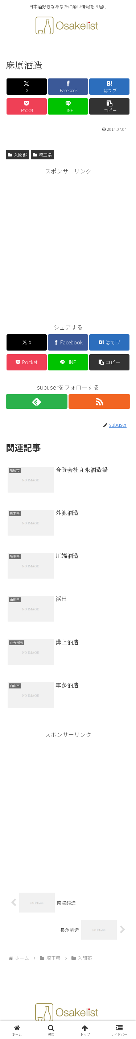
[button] (109, 106)
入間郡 (20, 154)
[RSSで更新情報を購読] (99, 401)
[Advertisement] (68, 244)
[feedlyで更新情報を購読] (36, 401)
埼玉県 (45, 154)
